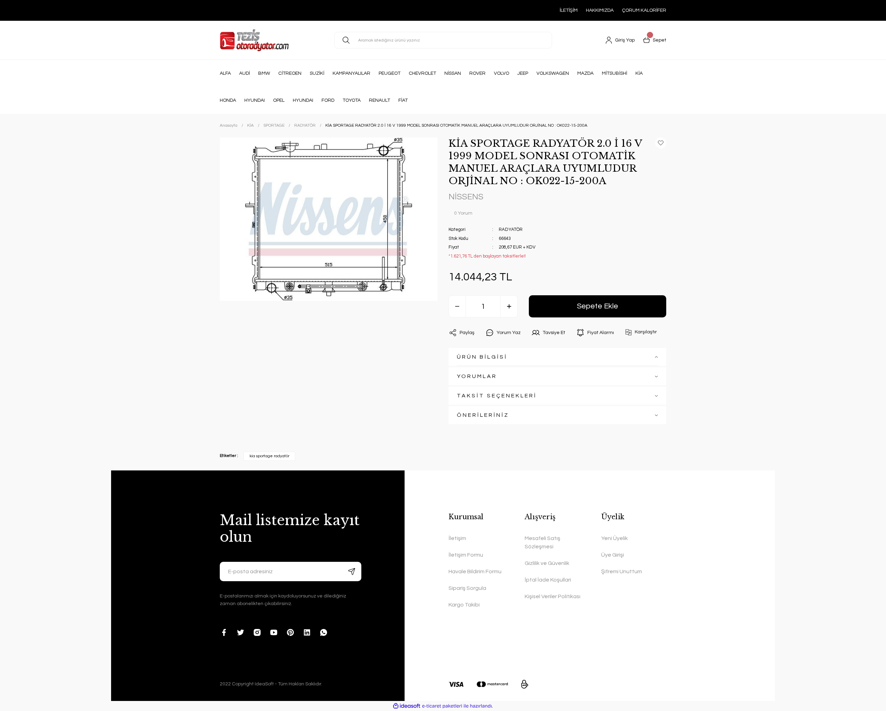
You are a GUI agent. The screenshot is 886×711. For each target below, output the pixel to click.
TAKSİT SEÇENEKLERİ (497, 395)
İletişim (457, 538)
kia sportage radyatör (269, 456)
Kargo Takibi (464, 605)
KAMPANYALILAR (351, 73)
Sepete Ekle (597, 306)
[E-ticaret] (442, 706)
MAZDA (585, 73)
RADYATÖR (511, 229)
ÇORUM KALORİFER (644, 10)
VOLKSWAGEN (552, 73)
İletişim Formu (466, 555)
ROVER (477, 73)
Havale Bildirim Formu (475, 571)
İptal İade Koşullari (548, 580)
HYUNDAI (254, 100)
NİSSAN (452, 73)
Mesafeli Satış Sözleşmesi (542, 542)
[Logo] (254, 40)
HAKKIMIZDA (600, 10)
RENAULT (379, 100)
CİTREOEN (289, 73)
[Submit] (351, 571)
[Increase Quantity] (509, 306)
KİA (639, 73)
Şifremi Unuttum (621, 571)
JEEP (522, 73)
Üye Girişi (612, 555)
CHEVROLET (422, 73)
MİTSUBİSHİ (614, 73)
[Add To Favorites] (660, 142)
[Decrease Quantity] (457, 306)
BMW (264, 73)
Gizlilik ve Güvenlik (547, 563)
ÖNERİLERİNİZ (483, 415)
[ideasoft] (407, 706)
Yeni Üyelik (614, 538)
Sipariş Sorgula (467, 588)
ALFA (225, 73)
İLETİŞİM (569, 10)
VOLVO (501, 73)
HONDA (228, 100)
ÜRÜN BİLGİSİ (482, 357)
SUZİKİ (317, 73)
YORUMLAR (477, 376)
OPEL (278, 100)
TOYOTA (352, 100)
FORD (328, 100)
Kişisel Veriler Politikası (552, 596)
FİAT (403, 100)
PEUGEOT (389, 73)
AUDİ (244, 73)
